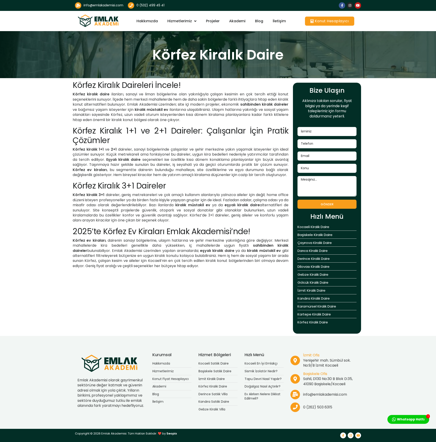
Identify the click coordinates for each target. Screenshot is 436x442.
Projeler (213, 21)
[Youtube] (358, 5)
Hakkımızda (147, 21)
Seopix (171, 433)
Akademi (237, 21)
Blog (259, 21)
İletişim (279, 21)
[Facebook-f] (342, 5)
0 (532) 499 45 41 (150, 5)
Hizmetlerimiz (179, 21)
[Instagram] (350, 5)
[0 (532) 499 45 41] (131, 5)
